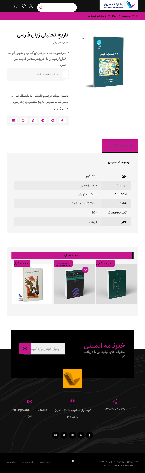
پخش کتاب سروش (57, 102)
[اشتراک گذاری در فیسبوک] (62, 120)
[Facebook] (89, 435)
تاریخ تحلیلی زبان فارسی (29, 102)
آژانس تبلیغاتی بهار (110, 465)
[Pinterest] (81, 435)
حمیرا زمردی (61, 108)
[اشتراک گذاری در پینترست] (52, 120)
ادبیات (56, 95)
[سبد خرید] (13, 6)
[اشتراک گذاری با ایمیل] (13, 120)
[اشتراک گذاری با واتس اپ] (23, 120)
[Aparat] (55, 435)
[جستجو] (41, 7)
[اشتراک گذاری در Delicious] (33, 120)
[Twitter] (64, 435)
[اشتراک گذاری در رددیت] (42, 120)
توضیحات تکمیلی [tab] (120, 145)
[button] (83, 38)
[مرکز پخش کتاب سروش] (119, 5)
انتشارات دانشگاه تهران (26, 95)
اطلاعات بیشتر (115, 307)
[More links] (92, 4)
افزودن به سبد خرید (73, 307)
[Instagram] (72, 435)
